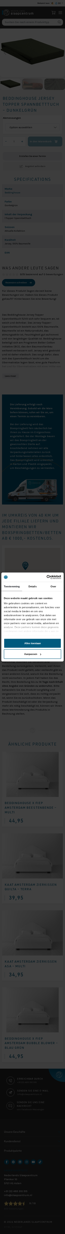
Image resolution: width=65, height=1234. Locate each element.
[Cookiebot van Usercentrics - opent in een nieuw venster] (46, 577)
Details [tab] (32, 586)
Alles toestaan (32, 643)
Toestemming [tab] (12, 586)
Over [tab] (53, 586)
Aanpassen (30, 654)
